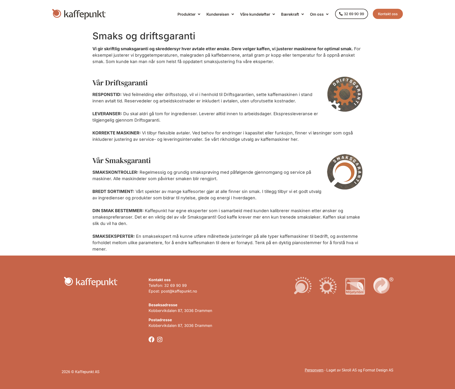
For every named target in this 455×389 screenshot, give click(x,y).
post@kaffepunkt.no (179, 291)
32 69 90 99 (175, 285)
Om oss (317, 14)
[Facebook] (152, 339)
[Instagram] (160, 339)
